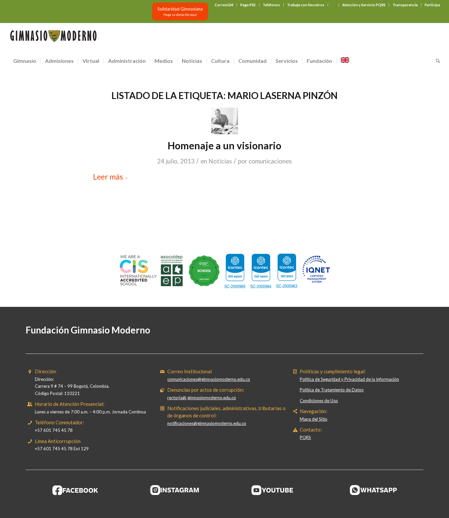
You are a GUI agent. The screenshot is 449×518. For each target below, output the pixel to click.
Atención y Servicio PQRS (364, 5)
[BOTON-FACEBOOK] (75, 490)
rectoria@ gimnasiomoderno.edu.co (201, 397)
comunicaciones (270, 161)
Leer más (108, 176)
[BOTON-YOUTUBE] (274, 490)
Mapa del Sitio (313, 419)
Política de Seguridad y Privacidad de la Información (349, 379)
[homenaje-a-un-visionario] (224, 121)
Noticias (220, 161)
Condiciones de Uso (319, 400)
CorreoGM (224, 5)
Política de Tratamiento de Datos (332, 389)
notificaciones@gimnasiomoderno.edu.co (206, 423)
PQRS (305, 437)
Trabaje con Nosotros (305, 5)
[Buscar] (436, 61)
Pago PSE (248, 5)
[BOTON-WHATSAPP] (373, 490)
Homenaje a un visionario (224, 145)
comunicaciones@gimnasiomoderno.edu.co (208, 379)
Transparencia (405, 5)
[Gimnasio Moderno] (53, 38)
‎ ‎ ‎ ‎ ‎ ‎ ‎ (333, 5)
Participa (432, 5)
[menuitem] (224, 5)
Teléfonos (271, 5)
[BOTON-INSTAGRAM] (175, 490)
